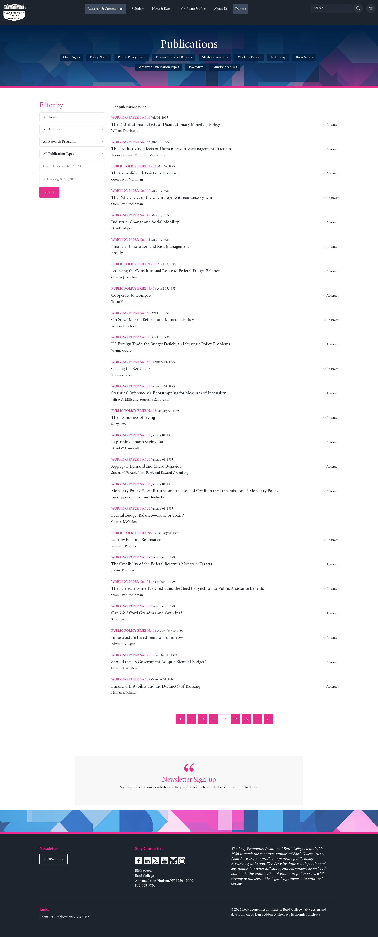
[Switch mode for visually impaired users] (371, 8)
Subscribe (53, 859)
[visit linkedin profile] (147, 861)
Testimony (278, 57)
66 (214, 719)
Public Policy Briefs (131, 57)
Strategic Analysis (215, 57)
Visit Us (81, 917)
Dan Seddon (264, 915)
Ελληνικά (196, 67)
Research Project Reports (174, 57)
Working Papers (249, 57)
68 (236, 719)
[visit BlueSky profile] (173, 861)
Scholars (138, 9)
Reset (49, 192)
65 (203, 719)
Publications (64, 917)
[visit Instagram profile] (181, 861)
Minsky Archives (225, 67)
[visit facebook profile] (138, 861)
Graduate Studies (193, 9)
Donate (240, 9)
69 (248, 719)
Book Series (304, 57)
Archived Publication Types (159, 67)
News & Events (162, 9)
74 (270, 719)
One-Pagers (71, 57)
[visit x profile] (155, 861)
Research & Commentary (106, 9)
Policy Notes (98, 57)
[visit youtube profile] (164, 861)
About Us (220, 9)
